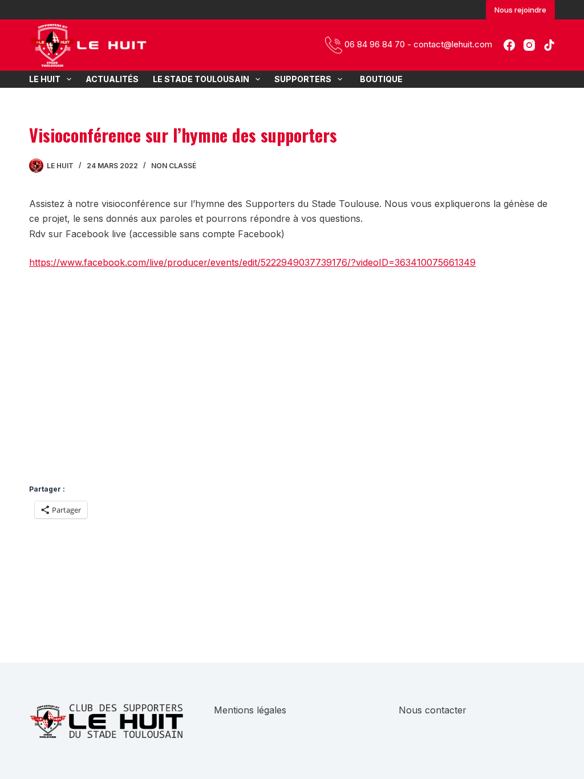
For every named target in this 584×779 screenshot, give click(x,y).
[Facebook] (509, 45)
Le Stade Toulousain (201, 79)
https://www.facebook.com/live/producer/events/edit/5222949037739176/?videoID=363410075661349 (252, 262)
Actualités (112, 79)
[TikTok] (549, 45)
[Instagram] (529, 45)
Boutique (379, 79)
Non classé (173, 165)
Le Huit (44, 79)
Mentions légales (250, 710)
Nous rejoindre (520, 9)
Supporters (302, 79)
